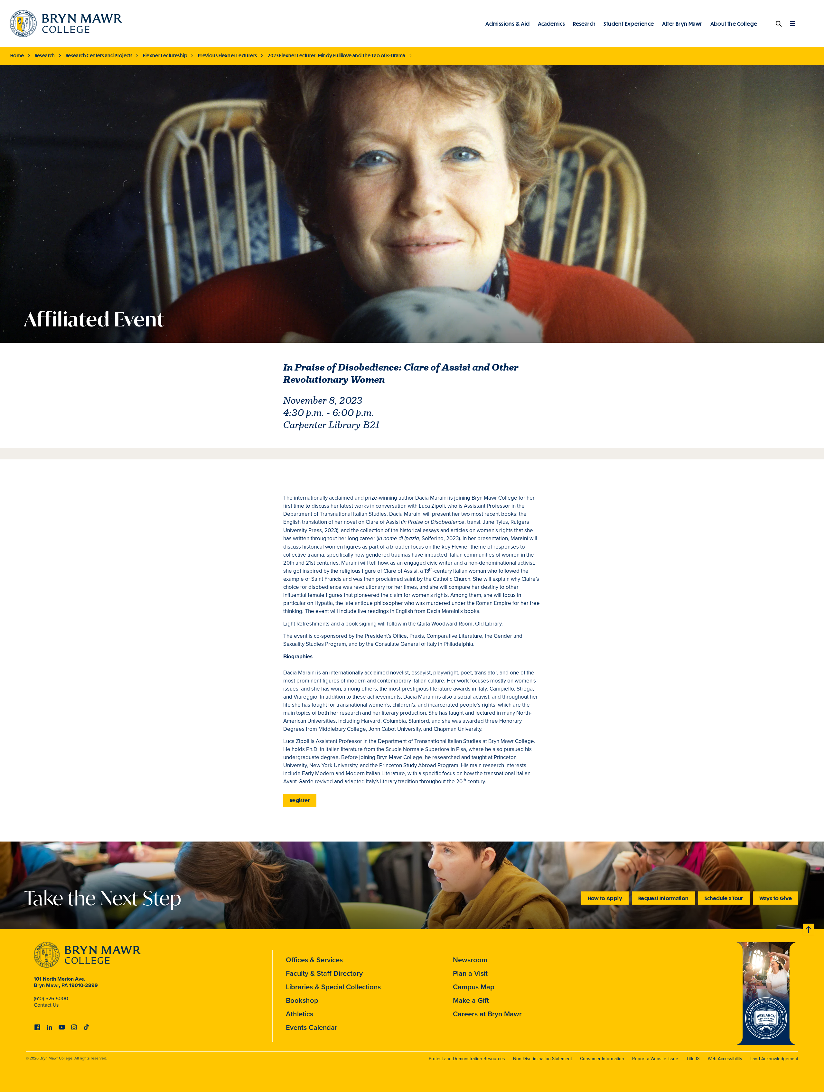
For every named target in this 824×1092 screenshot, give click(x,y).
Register (300, 800)
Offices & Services (314, 960)
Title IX (693, 1058)
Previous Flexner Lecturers (227, 55)
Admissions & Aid (507, 23)
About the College (733, 23)
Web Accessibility (725, 1058)
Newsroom (470, 960)
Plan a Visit (470, 973)
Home (17, 55)
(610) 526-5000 (51, 998)
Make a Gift (471, 1000)
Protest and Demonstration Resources (467, 1058)
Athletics (299, 1014)
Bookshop (302, 1000)
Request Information (663, 898)
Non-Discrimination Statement (542, 1058)
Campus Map (473, 987)
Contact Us (46, 1005)
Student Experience (629, 23)
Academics (551, 23)
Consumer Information (602, 1058)
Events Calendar (311, 1027)
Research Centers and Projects (99, 55)
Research (584, 23)
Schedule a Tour (724, 898)
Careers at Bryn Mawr (487, 1014)
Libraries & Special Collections (333, 987)
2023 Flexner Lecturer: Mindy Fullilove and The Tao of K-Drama (336, 55)
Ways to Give (775, 898)
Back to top (808, 928)
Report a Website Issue (655, 1058)
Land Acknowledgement (774, 1058)
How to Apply (605, 898)
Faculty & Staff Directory (324, 973)
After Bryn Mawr (682, 23)
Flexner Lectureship (165, 55)
